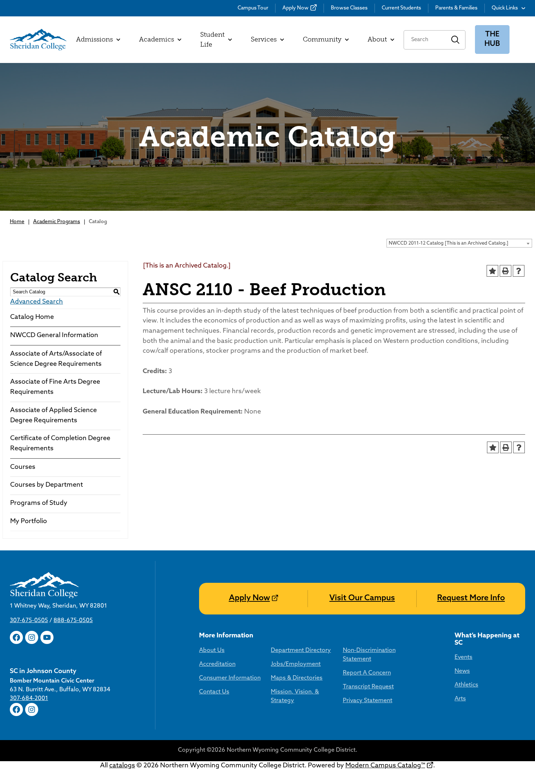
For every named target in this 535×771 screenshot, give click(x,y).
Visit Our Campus (362, 598)
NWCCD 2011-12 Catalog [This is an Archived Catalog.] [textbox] (448, 243)
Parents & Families (456, 8)
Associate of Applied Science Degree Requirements (53, 415)
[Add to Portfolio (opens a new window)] (492, 271)
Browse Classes (349, 8)
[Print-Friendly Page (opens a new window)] (505, 271)
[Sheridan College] (38, 39)
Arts (460, 699)
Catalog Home (32, 317)
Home (17, 222)
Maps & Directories (296, 678)
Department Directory (301, 650)
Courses (22, 467)
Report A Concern (367, 673)
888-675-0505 (73, 621)
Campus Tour (253, 8)
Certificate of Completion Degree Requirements (60, 443)
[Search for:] (424, 40)
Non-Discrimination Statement (369, 655)
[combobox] (459, 243)
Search (455, 40)
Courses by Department (46, 485)
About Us (212, 650)
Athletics (466, 685)
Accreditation (217, 664)
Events (463, 657)
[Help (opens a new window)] (518, 271)
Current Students (401, 8)
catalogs (122, 766)
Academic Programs (56, 222)
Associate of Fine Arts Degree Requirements (55, 387)
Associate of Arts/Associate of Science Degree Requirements (56, 359)
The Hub (492, 39)
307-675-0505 (29, 621)
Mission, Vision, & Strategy (295, 696)
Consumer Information (230, 678)
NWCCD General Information (54, 335)
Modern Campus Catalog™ (385, 766)
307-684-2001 (29, 698)
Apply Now (295, 8)
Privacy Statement (367, 701)
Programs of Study (38, 503)
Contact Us (214, 692)
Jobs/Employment (296, 664)
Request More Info (471, 598)
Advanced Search (36, 302)
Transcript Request (368, 687)
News (462, 671)
